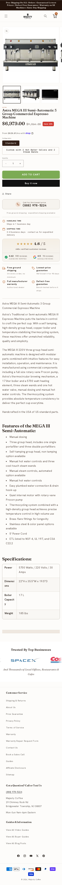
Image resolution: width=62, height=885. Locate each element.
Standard (10, 143)
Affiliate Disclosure (16, 768)
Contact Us (12, 747)
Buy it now (31, 183)
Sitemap (10, 774)
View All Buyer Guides (17, 836)
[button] (6, 16)
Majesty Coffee (34, 879)
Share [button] (8, 193)
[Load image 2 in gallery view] (31, 94)
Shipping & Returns (16, 700)
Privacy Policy (13, 721)
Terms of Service (15, 727)
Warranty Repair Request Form (22, 741)
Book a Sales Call (15, 754)
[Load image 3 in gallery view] (50, 94)
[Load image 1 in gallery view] (12, 94)
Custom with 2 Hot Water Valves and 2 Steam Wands (30, 151)
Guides (9, 761)
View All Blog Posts (16, 843)
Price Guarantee (14, 714)
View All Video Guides (17, 830)
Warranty (11, 734)
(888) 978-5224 (14, 792)
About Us (11, 707)
